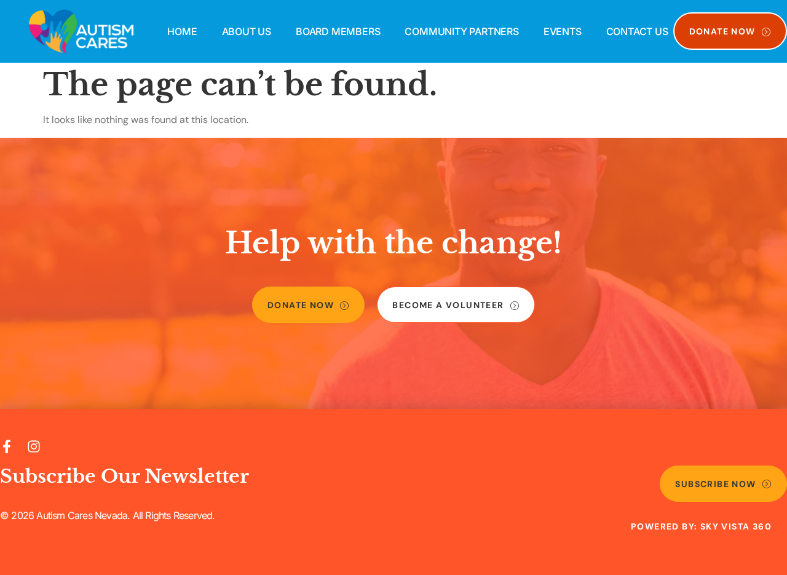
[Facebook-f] (7, 446)
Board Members (338, 31)
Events (563, 31)
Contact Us (637, 31)
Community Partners (461, 31)
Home (182, 31)
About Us (246, 31)
